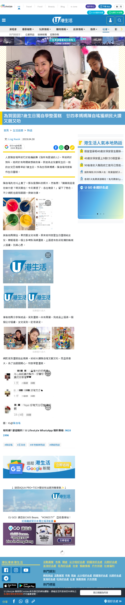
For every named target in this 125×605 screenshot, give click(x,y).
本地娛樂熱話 (38, 444)
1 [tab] (55, 37)
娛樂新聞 (42, 34)
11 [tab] (67, 41)
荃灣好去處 (49, 566)
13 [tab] (58, 45)
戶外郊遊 (97, 566)
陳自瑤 (16, 423)
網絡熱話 (55, 444)
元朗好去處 (110, 562)
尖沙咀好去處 (77, 562)
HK (19, 6)
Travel (29, 6)
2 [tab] (58, 37)
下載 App (106, 6)
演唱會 (13, 29)
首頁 (6, 130)
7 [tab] (55, 41)
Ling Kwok (14, 139)
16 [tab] (67, 45)
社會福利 (109, 566)
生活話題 (18, 130)
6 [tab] (70, 37)
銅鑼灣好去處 (94, 562)
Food (40, 6)
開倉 (65, 562)
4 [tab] (64, 37)
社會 (75, 566)
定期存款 (54, 34)
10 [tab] (64, 41)
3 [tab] (61, 37)
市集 (58, 562)
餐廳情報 (85, 566)
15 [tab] (64, 45)
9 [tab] (61, 41)
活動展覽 (48, 562)
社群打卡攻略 (116, 12)
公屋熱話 (29, 34)
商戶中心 (90, 6)
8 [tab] (58, 41)
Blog (63, 6)
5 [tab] (67, 37)
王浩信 (21, 444)
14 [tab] (61, 45)
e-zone (74, 6)
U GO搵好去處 (97, 12)
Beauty (51, 6)
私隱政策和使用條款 (13, 593)
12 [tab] (70, 41)
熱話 (29, 130)
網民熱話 (48, 575)
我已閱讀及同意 (100, 592)
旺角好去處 (64, 566)
